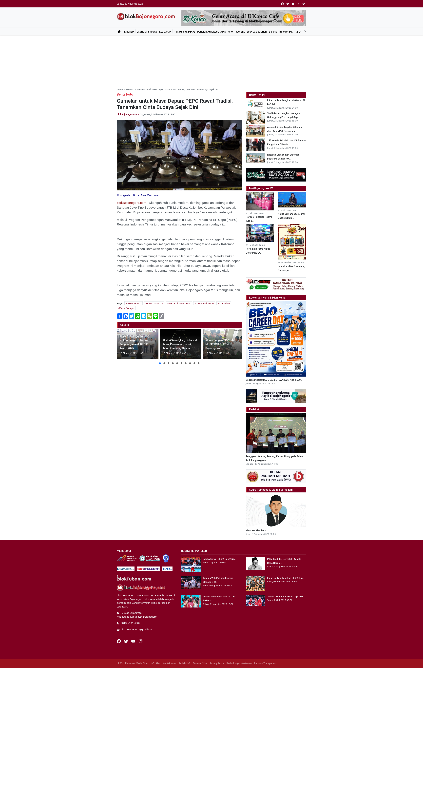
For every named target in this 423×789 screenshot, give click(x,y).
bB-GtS (273, 31)
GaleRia (130, 89)
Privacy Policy (217, 663)
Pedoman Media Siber (136, 663)
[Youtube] (133, 641)
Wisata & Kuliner (257, 31)
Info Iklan (155, 663)
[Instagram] (141, 641)
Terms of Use (200, 663)
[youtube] (293, 4)
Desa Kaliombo (205, 303)
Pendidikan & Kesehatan (211, 31)
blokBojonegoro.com (128, 114)
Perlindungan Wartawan (239, 663)
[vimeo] (303, 4)
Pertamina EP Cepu (180, 303)
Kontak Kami (169, 663)
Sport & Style (236, 31)
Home (120, 89)
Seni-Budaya (127, 308)
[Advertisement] (211, 60)
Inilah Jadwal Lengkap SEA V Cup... (286, 578)
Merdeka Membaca (256, 530)
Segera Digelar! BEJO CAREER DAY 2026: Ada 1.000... (274, 380)
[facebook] (282, 4)
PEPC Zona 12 (155, 303)
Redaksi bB (184, 663)
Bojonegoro (134, 303)
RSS (120, 663)
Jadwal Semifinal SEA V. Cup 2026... (286, 596)
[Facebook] (119, 641)
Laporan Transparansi (265, 663)
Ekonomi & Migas (147, 31)
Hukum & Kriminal (184, 31)
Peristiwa (128, 31)
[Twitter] (126, 641)
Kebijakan (165, 31)
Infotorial (285, 31)
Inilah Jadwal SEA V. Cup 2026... (220, 559)
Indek (298, 31)
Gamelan (225, 303)
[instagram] (298, 4)
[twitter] (287, 4)
